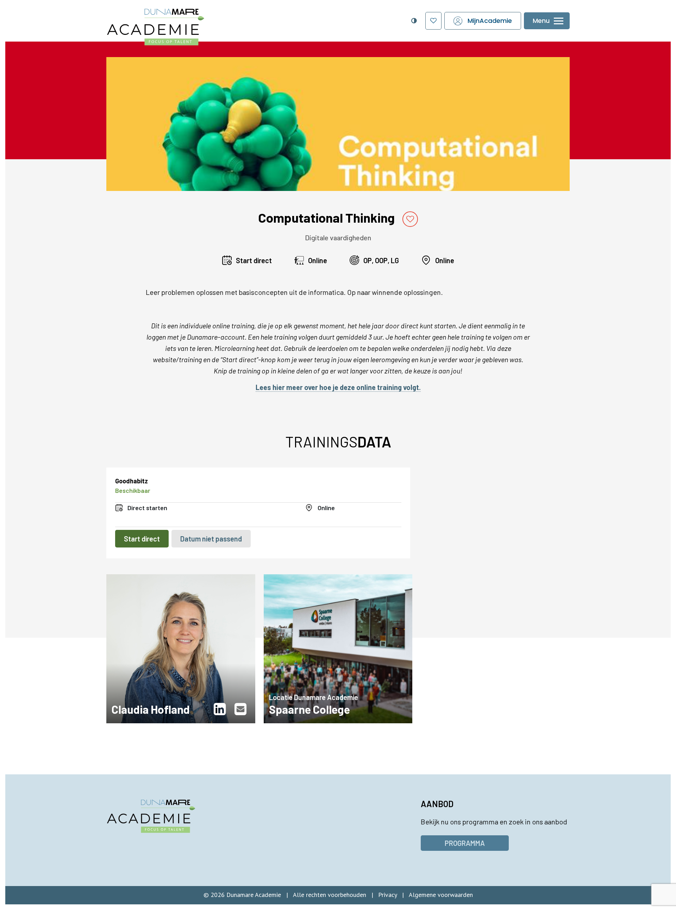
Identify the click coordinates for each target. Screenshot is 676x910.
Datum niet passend (211, 538)
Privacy (387, 895)
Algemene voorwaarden (441, 895)
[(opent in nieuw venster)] (221, 709)
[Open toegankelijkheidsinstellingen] (414, 21)
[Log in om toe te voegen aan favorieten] (410, 219)
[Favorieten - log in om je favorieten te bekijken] (433, 21)
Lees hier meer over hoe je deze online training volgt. (338, 387)
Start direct (142, 538)
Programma (465, 843)
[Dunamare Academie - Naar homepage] (171, 23)
